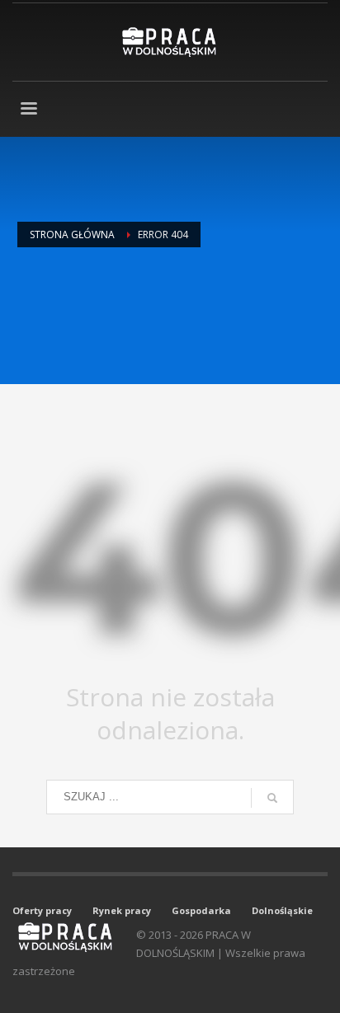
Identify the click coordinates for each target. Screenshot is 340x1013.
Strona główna (72, 234)
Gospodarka (201, 910)
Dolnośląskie (282, 910)
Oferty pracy (42, 910)
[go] (272, 798)
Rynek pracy (121, 910)
